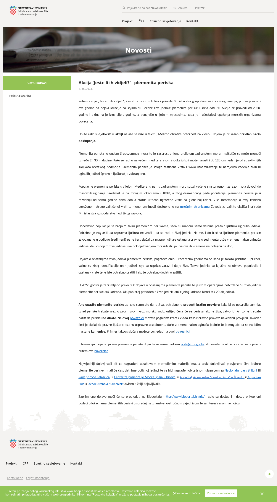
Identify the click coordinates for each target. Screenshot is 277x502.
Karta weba (15, 478)
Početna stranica (20, 96)
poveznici (183, 331)
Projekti (128, 21)
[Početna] (28, 10)
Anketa (182, 8)
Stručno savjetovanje (165, 21)
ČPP (142, 21)
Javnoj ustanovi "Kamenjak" (105, 384)
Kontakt (192, 21)
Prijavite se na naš (147, 8)
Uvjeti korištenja (38, 478)
